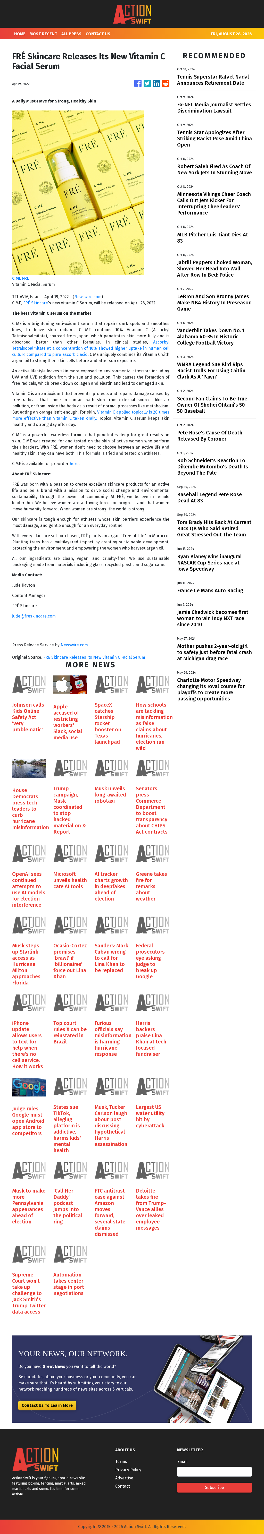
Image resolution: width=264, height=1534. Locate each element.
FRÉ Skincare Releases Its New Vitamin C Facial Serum (94, 657)
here (74, 463)
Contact (122, 1486)
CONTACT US (98, 33)
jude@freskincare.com (34, 616)
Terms (121, 1461)
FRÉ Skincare (35, 303)
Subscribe (214, 1487)
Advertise (124, 1478)
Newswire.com (88, 296)
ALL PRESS (71, 33)
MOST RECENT (43, 33)
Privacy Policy (128, 1469)
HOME (20, 33)
